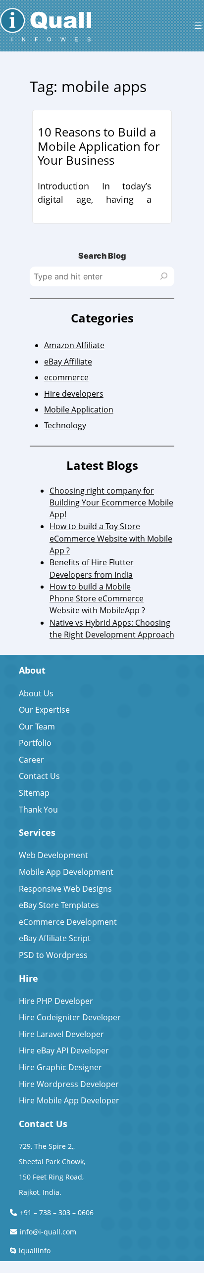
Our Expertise (44, 709)
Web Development (53, 855)
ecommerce (66, 377)
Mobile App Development (66, 871)
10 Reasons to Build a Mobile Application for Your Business (99, 146)
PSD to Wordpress (53, 955)
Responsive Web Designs (65, 888)
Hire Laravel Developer (61, 1034)
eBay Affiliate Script (55, 938)
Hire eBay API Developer (64, 1050)
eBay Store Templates (59, 905)
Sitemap (34, 792)
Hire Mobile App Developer (69, 1100)
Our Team (37, 726)
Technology (65, 425)
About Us (36, 693)
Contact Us (39, 776)
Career (31, 759)
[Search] (163, 276)
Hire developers (73, 393)
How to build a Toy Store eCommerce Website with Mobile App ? (111, 538)
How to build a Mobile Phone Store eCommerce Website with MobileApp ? (97, 598)
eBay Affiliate (68, 361)
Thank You (38, 809)
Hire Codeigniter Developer (70, 1017)
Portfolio (35, 742)
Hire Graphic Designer (60, 1067)
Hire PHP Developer (56, 1001)
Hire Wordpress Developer (69, 1084)
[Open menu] (198, 25)
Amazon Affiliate (74, 345)
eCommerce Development (68, 921)
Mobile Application (78, 409)
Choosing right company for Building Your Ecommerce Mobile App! (111, 502)
